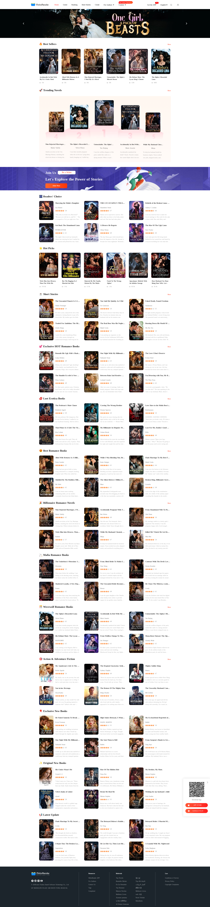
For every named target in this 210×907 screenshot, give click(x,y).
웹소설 (138, 878)
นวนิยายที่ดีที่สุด (121, 901)
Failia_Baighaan (150, 848)
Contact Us (91, 884)
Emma (57, 588)
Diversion (58, 566)
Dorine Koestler (150, 566)
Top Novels (119, 878)
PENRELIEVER (60, 230)
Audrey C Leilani (150, 207)
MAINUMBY (59, 640)
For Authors (92, 881)
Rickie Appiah (59, 670)
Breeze (102, 588)
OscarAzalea (59, 693)
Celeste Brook (104, 432)
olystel (57, 796)
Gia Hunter (58, 207)
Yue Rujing (104, 148)
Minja (153, 148)
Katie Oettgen (104, 462)
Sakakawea (148, 305)
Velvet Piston (80, 148)
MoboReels (139, 901)
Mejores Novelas (121, 891)
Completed (91, 891)
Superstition (59, 848)
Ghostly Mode (149, 640)
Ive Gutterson (104, 305)
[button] (23, 23)
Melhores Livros (141, 891)
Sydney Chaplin (105, 670)
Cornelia (148, 484)
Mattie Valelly (55, 148)
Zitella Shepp (59, 328)
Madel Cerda (104, 328)
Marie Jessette (130, 148)
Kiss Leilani (59, 432)
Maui (101, 484)
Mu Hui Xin (149, 328)
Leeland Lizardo (105, 380)
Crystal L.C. (59, 774)
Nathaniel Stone (105, 358)
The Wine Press (150, 380)
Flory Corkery (59, 380)
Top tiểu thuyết (140, 881)
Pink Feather (149, 796)
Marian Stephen (150, 774)
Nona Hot (103, 774)
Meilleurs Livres (121, 894)
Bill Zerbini (149, 693)
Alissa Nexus (104, 230)
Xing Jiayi (148, 744)
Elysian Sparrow (105, 410)
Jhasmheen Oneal (105, 207)
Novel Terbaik (140, 897)
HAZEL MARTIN (106, 722)
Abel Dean (148, 514)
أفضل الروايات (140, 884)
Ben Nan (148, 826)
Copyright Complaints (172, 884)
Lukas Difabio (59, 358)
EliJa (146, 432)
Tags (89, 888)
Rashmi (57, 536)
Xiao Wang (103, 566)
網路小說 (139, 888)
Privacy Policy (169, 881)
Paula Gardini (59, 462)
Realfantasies (149, 410)
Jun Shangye (104, 640)
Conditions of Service (172, 878)
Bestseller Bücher (121, 881)
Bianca (147, 670)
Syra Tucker (149, 230)
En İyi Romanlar (121, 884)
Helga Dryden (104, 693)
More (169, 44)
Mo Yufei (58, 484)
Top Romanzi (120, 888)
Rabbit (147, 722)
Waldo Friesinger (60, 305)
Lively (147, 588)
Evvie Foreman (60, 722)
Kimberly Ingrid (60, 410)
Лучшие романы (121, 897)
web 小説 (139, 894)
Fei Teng (103, 826)
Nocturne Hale (104, 848)
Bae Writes (103, 514)
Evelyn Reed (149, 358)
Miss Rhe (148, 536)
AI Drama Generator (122, 904)
